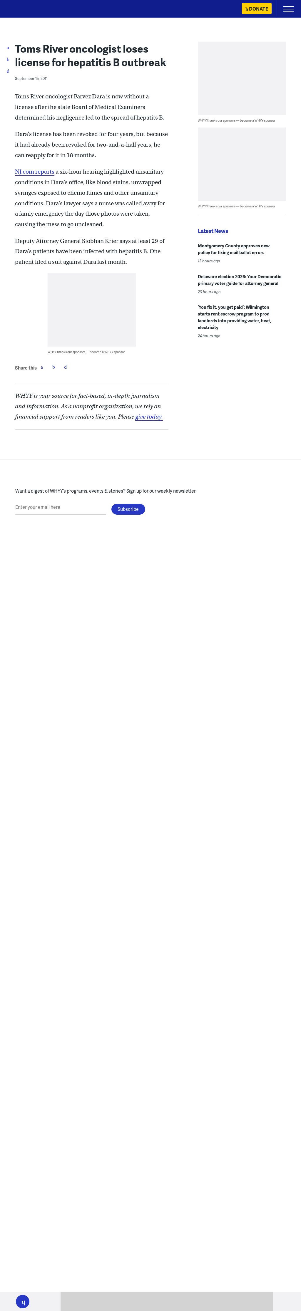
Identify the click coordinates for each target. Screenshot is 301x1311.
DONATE (258, 8)
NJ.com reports (34, 171)
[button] (22, 1301)
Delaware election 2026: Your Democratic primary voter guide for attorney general (239, 279)
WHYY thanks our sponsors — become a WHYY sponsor (86, 352)
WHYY (22, 9)
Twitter (53, 367)
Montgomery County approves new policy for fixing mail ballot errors (234, 249)
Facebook (42, 367)
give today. (149, 416)
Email (65, 367)
